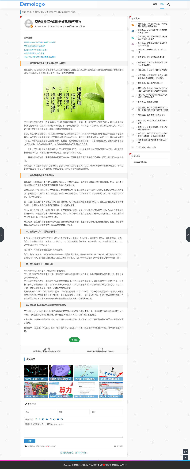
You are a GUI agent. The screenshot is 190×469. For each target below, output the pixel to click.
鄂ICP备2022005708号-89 (116, 465)
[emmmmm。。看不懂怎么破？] (54, 419)
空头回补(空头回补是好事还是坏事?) (61, 12)
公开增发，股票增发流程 (148, 102)
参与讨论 (120, 446)
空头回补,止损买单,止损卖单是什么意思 (40, 57)
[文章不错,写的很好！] (50, 419)
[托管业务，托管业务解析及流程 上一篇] (2, 234)
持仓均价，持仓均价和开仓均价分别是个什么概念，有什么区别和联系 (152, 134)
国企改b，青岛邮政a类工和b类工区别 (152, 50)
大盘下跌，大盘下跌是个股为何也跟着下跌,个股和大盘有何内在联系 (152, 76)
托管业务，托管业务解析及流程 (46, 351)
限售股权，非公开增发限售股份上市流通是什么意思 (152, 63)
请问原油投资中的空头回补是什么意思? (40, 42)
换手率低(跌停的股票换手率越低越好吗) (152, 141)
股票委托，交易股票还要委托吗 (150, 82)
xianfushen (41, 26)
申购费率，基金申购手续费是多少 (151, 115)
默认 (80, 26)
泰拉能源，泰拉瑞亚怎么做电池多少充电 (152, 121)
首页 (155, 4)
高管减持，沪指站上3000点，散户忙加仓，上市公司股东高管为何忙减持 (152, 89)
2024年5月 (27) (140, 162)
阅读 (75, 339)
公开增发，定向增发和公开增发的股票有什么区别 (152, 44)
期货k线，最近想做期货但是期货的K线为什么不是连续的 (152, 95)
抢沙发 (72, 26)
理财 (162, 4)
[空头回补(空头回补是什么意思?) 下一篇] (188, 234)
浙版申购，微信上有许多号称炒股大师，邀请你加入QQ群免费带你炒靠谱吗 (153, 110)
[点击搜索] (168, 4)
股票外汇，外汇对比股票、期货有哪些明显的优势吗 (152, 128)
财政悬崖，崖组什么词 (147, 147)
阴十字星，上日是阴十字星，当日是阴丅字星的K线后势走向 (152, 24)
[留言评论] (185, 451)
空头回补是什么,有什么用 (34, 53)
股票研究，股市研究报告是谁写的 (151, 57)
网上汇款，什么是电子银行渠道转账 (152, 70)
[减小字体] (77, 26)
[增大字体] (84, 26)
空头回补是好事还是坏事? (34, 46)
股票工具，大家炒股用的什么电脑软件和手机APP (152, 31)
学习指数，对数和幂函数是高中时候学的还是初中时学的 (152, 37)
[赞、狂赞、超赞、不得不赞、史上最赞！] (58, 419)
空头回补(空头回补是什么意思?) (100, 351)
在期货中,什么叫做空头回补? (35, 49)
